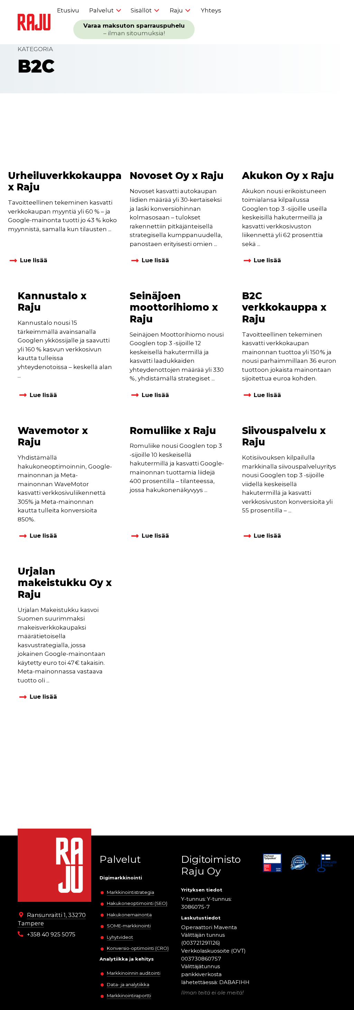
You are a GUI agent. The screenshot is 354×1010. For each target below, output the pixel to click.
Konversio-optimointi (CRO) (138, 948)
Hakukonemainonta (129, 914)
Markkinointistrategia (130, 892)
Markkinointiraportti (129, 995)
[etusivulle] (34, 22)
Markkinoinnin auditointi (133, 973)
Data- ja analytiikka (128, 984)
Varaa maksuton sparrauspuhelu (134, 29)
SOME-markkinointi (129, 925)
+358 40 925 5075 (51, 934)
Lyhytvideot (120, 937)
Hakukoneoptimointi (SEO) (137, 903)
